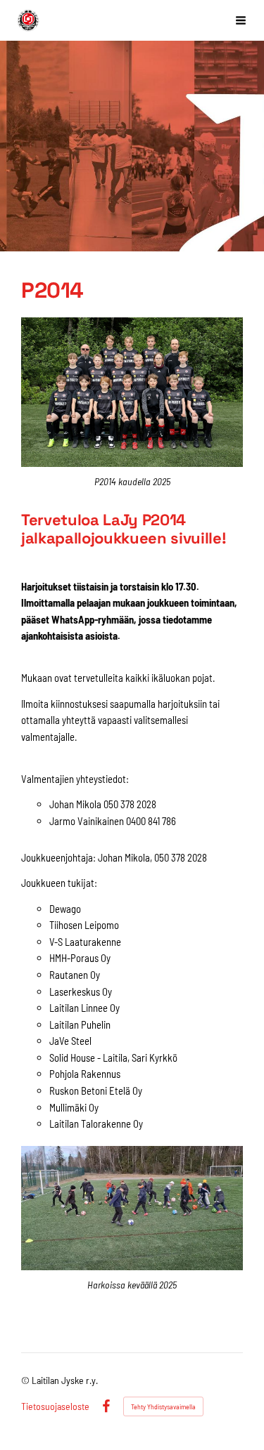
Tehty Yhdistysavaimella (163, 1406)
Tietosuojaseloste (55, 1406)
